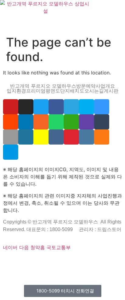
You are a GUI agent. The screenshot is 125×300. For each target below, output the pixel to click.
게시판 (111, 90)
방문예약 (86, 85)
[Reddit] (10, 121)
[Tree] (83, 268)
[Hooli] (43, 268)
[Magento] (104, 261)
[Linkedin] (32, 268)
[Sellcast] (37, 261)
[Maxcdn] (73, 261)
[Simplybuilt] (24, 261)
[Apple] (10, 137)
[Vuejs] (77, 261)
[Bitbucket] (20, 261)
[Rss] (41, 121)
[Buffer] (114, 261)
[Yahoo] (4, 268)
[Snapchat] (41, 137)
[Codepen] (16, 261)
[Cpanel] (80, 261)
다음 (24, 247)
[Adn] (12, 268)
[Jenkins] (100, 261)
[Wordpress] (25, 137)
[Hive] (47, 268)
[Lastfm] (8, 268)
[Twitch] (86, 121)
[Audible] (67, 268)
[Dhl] (96, 261)
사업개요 (105, 85)
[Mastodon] (57, 261)
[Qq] (40, 268)
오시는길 (94, 90)
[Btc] (24, 268)
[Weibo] (71, 137)
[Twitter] (41, 106)
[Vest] (75, 268)
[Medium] (28, 268)
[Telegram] (71, 106)
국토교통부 (58, 247)
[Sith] (32, 261)
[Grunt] (51, 268)
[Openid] (45, 261)
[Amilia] (71, 268)
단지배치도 (72, 90)
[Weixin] (71, 121)
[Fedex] (92, 261)
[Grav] (55, 268)
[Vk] (56, 137)
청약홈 (37, 247)
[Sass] (53, 261)
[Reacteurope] (28, 261)
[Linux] (65, 261)
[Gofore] (4, 261)
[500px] (10, 152)
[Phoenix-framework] (69, 261)
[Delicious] (101, 106)
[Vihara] (79, 268)
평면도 (53, 90)
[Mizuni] (84, 261)
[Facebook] (56, 106)
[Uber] (63, 268)
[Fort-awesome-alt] (61, 261)
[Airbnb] (16, 268)
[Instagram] (25, 106)
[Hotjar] (110, 261)
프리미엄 (36, 90)
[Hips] (59, 268)
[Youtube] (10, 106)
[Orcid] (12, 261)
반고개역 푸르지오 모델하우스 (43, 85)
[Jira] (118, 261)
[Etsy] (8, 261)
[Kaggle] (88, 261)
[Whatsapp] (56, 121)
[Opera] (41, 261)
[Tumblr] (101, 121)
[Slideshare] (25, 121)
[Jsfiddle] (86, 137)
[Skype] (86, 106)
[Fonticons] (49, 261)
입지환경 (16, 90)
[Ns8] (20, 268)
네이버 (10, 247)
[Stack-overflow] (101, 137)
